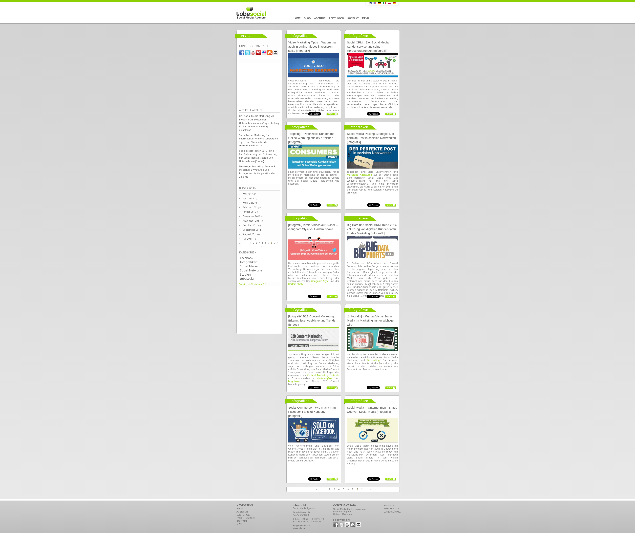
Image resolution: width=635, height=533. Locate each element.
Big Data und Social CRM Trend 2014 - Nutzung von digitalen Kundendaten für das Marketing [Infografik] (372, 229)
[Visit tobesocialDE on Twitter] (247, 53)
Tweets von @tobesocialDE (252, 284)
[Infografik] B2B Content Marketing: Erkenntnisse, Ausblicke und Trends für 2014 (311, 320)
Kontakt (353, 18)
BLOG (239, 508)
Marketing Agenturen (359, 174)
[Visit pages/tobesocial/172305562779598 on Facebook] (242, 53)
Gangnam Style (320, 281)
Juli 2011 (247, 238)
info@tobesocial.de (302, 525)
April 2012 (248, 198)
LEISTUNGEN (243, 515)
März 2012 (248, 202)
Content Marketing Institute (323, 375)
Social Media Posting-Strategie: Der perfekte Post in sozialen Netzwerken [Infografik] (371, 138)
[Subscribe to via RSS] (270, 53)
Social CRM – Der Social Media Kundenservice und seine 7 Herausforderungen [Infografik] (368, 46)
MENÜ (239, 524)
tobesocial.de (299, 528)
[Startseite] (293, 13)
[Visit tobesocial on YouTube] (253, 53)
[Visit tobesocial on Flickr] (264, 53)
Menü (365, 18)
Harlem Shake (296, 284)
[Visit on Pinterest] (259, 53)
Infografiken (248, 262)
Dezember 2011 (251, 216)
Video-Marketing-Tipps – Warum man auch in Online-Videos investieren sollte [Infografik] (312, 46)
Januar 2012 (249, 211)
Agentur (320, 18)
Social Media (249, 266)
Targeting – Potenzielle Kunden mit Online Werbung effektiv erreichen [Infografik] (311, 138)
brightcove (294, 381)
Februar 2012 (250, 207)
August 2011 (250, 234)
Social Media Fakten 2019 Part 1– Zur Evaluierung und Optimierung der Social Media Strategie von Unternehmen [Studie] (258, 156)
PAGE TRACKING (245, 518)
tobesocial (247, 279)
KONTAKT (241, 521)
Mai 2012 (248, 193)
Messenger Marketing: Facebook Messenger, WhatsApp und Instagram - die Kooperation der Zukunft (257, 171)
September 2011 (252, 229)
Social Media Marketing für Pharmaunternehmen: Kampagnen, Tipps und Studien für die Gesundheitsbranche (259, 140)
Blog (307, 18)
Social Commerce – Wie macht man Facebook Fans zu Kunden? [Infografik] (312, 412)
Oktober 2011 (250, 225)
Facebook (246, 258)
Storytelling (373, 360)
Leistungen (336, 18)
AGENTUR (242, 511)
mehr (330, 113)
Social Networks (251, 270)
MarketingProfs (325, 378)
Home (297, 18)
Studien (245, 274)
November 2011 (251, 220)
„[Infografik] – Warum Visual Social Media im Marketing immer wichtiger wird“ (371, 320)
